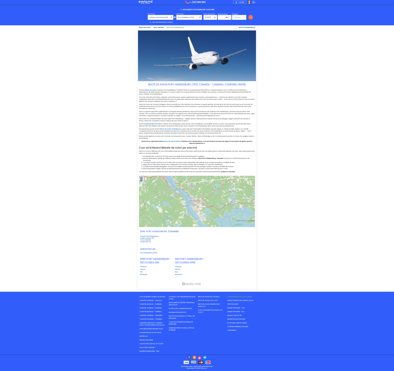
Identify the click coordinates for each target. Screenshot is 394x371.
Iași (141, 272)
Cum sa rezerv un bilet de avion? (152, 297)
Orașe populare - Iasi (235, 311)
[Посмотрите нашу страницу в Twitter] (204, 358)
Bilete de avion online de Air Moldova (209, 305)
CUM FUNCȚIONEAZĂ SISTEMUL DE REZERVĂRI (181, 323)
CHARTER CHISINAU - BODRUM (151, 308)
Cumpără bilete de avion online (239, 297)
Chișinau (143, 267)
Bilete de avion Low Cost (208, 300)
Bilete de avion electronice (208, 297)
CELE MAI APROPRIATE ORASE (162, 22)
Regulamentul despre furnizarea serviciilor (182, 303)
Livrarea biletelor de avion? (150, 332)
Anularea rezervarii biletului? (151, 329)
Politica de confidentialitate (180, 308)
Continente (231, 330)
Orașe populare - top (236, 308)
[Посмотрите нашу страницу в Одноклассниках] (194, 358)
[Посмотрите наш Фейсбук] (189, 358)
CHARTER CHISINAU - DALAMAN (151, 315)
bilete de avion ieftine (172, 141)
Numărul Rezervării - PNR (149, 351)
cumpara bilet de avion (153, 124)
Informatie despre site (177, 312)
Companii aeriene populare (237, 326)
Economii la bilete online (237, 323)
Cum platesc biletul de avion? (151, 344)
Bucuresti (143, 274)
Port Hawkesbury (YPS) (148, 253)
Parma (142, 269)
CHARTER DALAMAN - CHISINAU (151, 319)
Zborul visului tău (234, 315)
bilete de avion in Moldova (170, 129)
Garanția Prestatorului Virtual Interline (181, 329)
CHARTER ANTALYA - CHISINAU (151, 304)
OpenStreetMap (242, 221)
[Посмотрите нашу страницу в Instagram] (199, 358)
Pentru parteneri (146, 340)
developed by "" (197, 368)
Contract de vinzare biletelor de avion (182, 298)
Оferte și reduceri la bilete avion (240, 300)
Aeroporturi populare (236, 319)
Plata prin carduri (147, 347)
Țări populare (232, 304)
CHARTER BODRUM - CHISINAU (151, 311)
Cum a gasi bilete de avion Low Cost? (210, 311)
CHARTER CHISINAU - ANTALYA (151, 300)
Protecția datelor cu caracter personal (182, 317)
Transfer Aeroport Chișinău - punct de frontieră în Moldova (152, 324)
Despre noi (144, 336)
